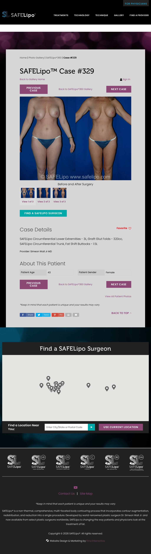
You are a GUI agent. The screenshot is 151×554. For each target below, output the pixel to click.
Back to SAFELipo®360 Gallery (75, 89)
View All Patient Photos (118, 296)
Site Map (86, 494)
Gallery (119, 15)
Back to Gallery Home (32, 79)
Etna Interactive (95, 541)
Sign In (126, 79)
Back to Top (120, 313)
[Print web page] (68, 315)
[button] (34, 89)
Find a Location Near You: (23, 427)
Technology (82, 15)
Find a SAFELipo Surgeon (43, 213)
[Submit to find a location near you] (91, 427)
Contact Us (66, 494)
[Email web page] (76, 315)
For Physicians (136, 3)
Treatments (61, 15)
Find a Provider (139, 15)
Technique (101, 15)
